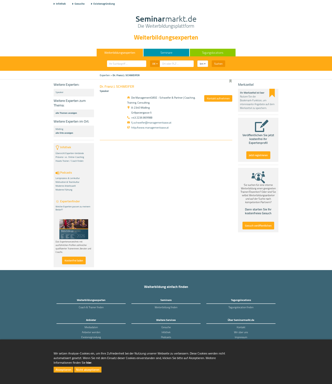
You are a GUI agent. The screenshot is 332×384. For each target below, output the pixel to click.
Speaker (59, 92)
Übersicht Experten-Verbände (70, 153)
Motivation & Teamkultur (67, 182)
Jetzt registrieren (258, 155)
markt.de (166, 22)
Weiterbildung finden (166, 307)
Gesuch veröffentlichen (258, 225)
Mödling (59, 129)
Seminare (166, 52)
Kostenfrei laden (74, 260)
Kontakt (241, 327)
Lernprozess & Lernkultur (68, 178)
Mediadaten (91, 327)
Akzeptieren (63, 369)
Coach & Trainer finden (91, 307)
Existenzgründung (104, 3)
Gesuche (80, 3)
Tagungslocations (212, 52)
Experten (105, 75)
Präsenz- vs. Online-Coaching (70, 157)
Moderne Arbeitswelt (66, 185)
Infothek (61, 3)
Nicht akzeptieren (88, 369)
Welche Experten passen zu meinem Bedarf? (73, 208)
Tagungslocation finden (240, 307)
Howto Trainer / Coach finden (69, 160)
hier (88, 362)
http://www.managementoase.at (150, 127)
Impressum (241, 337)
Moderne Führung (64, 189)
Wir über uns (241, 332)
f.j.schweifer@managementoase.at (151, 122)
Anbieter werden (91, 332)
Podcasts (166, 337)
